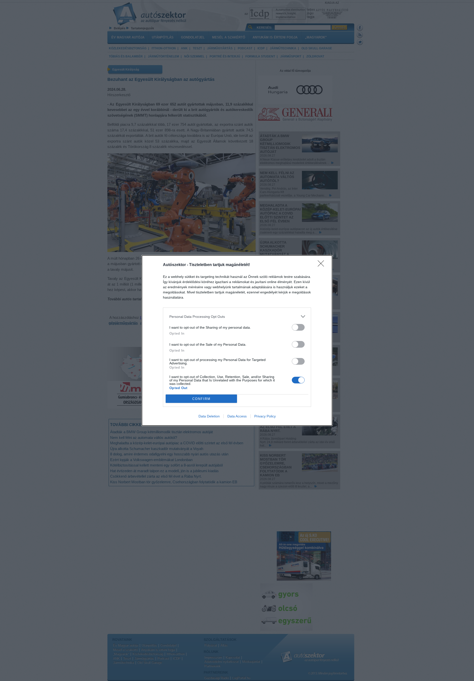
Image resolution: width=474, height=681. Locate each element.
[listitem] (237, 316)
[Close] (322, 265)
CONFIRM (201, 399)
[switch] (298, 327)
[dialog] (237, 340)
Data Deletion (209, 416)
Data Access (237, 416)
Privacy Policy (265, 416)
